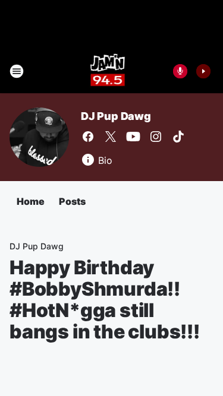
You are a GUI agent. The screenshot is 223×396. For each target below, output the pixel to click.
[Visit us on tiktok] (178, 136)
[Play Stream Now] (203, 71)
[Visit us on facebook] (88, 136)
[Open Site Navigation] (17, 71)
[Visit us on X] (110, 136)
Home (31, 201)
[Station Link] (108, 71)
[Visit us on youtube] (133, 136)
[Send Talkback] (180, 71)
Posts (72, 201)
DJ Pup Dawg (116, 116)
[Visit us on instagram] (156, 136)
